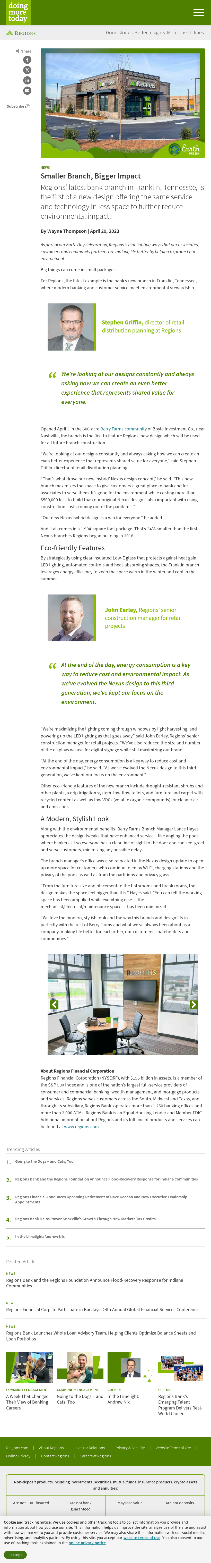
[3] (125, 1052)
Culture (115, 1389)
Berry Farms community (123, 429)
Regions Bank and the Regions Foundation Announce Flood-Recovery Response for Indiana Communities (106, 1179)
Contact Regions (55, 1455)
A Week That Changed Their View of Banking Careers (27, 1402)
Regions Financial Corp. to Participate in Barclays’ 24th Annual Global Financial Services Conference (102, 1309)
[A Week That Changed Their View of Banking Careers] (29, 1367)
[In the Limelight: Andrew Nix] (131, 1367)
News (45, 167)
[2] (120, 1052)
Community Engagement (27, 1389)
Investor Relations (90, 1447)
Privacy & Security (131, 1447)
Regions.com (17, 1447)
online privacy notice (87, 1542)
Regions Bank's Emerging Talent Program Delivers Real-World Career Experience (180, 1405)
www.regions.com (81, 1126)
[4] (131, 1052)
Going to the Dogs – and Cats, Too (44, 1161)
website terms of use (142, 1537)
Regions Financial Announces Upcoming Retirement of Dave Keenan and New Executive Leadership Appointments (101, 1199)
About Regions (51, 1447)
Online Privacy (18, 1455)
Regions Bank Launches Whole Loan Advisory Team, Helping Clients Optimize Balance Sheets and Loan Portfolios (101, 1336)
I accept (15, 1554)
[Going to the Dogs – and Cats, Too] (80, 1367)
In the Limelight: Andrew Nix (40, 1236)
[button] (54, 1004)
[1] (114, 1052)
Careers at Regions (95, 1455)
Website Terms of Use (174, 1447)
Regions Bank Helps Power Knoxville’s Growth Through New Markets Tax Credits (85, 1218)
